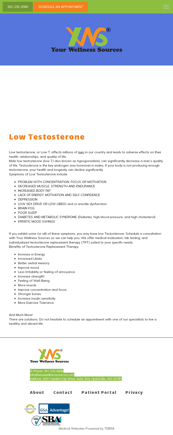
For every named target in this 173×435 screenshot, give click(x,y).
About (37, 393)
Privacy (134, 393)
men (81, 152)
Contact (63, 393)
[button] (166, 7)
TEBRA (109, 428)
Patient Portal (99, 393)
